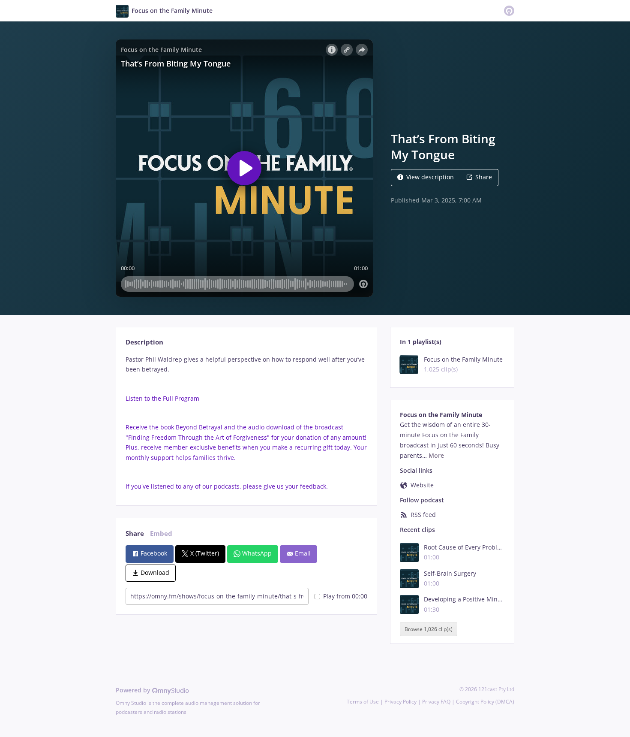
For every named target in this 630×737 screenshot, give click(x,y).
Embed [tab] (161, 533)
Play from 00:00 (345, 596)
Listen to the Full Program (162, 398)
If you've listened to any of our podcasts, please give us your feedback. (227, 486)
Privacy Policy (400, 701)
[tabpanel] (246, 423)
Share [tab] (135, 533)
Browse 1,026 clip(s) (429, 629)
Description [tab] (144, 342)
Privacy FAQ (436, 701)
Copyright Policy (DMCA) (485, 701)
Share (483, 177)
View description (430, 177)
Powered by (134, 690)
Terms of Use (363, 701)
